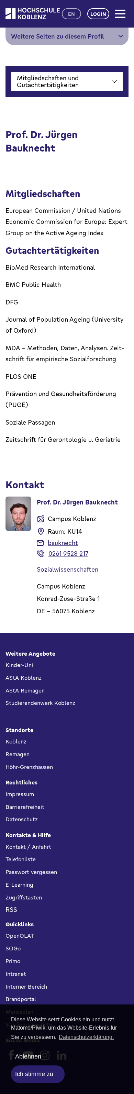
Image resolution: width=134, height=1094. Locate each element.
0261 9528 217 (68, 553)
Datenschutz (21, 819)
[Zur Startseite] (32, 13)
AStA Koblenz (23, 677)
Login (98, 14)
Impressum (19, 794)
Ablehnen (28, 1056)
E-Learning (19, 884)
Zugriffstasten (23, 897)
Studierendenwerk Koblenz (40, 703)
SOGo (13, 948)
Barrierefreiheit (24, 807)
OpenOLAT (19, 935)
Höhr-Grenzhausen (29, 767)
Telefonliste (20, 859)
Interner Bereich (26, 986)
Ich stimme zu (34, 1074)
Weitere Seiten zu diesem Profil (57, 36)
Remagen (17, 754)
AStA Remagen (25, 690)
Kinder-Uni (19, 665)
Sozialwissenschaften (67, 569)
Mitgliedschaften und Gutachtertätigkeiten (48, 81)
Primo (12, 961)
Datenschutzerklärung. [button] (86, 1037)
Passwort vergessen (31, 872)
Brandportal (20, 999)
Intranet (15, 974)
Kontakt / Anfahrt (28, 847)
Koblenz (15, 741)
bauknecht (63, 543)
